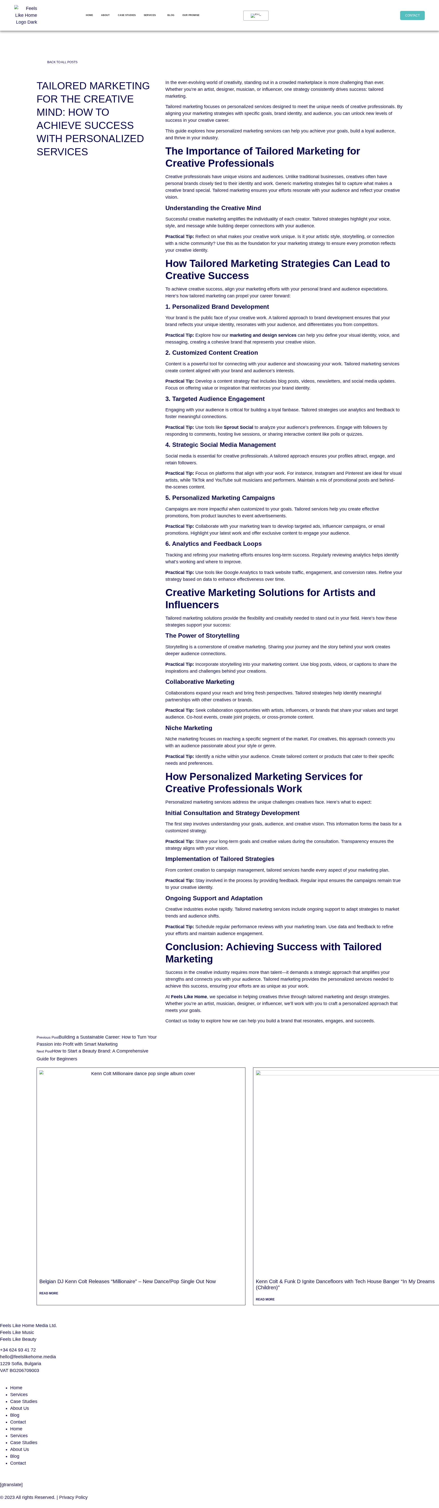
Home (16, 1387)
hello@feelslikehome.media (28, 1356)
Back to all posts (62, 62)
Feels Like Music (17, 1332)
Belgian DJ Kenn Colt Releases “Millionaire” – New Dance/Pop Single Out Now (127, 1281)
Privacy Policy (73, 1497)
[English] (255, 16)
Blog (14, 1415)
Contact (18, 1422)
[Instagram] (344, 14)
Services (19, 1394)
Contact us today (182, 1020)
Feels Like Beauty (18, 1339)
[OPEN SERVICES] (158, 15)
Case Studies (23, 1401)
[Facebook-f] (357, 14)
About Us (19, 1408)
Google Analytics (240, 572)
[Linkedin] (370, 14)
